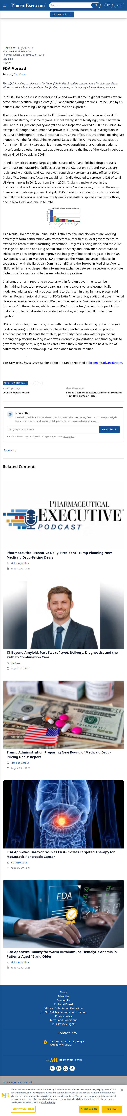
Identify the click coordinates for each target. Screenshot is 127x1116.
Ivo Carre (15, 663)
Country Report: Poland (16, 392)
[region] (63, 1100)
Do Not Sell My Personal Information (63, 1012)
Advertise (63, 996)
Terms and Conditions (63, 1020)
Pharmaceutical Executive (17, 51)
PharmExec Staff (19, 862)
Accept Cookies (89, 1108)
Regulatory (10, 450)
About (63, 992)
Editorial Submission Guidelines (63, 1008)
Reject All (112, 1108)
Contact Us (63, 1000)
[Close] (121, 1090)
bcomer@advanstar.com (105, 363)
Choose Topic (60, 14)
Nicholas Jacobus (19, 563)
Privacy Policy (63, 1016)
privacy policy (69, 436)
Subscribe (107, 429)
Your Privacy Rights (64, 1024)
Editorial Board (63, 1004)
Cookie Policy (48, 1102)
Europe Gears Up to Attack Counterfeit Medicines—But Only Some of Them (94, 394)
